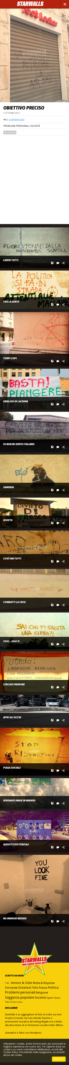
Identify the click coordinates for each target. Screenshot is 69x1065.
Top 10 (8, 1001)
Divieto (8, 520)
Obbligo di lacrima (15, 401)
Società (35, 125)
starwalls (34, 965)
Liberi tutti (10, 260)
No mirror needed (14, 918)
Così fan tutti (12, 558)
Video (20, 1002)
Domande (11, 987)
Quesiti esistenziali (16, 844)
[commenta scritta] (57, 263)
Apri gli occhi (12, 717)
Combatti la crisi (14, 602)
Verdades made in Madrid (19, 800)
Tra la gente (11, 301)
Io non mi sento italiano (18, 444)
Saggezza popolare (19, 997)
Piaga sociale (12, 767)
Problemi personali (16, 125)
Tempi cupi (10, 358)
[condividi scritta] (63, 263)
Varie (14, 1002)
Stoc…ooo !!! (11, 641)
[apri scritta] (52, 263)
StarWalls (30, 3)
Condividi (10, 132)
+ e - (7, 983)
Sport (50, 997)
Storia (57, 997)
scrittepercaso (16, 119)
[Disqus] (34, 178)
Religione (42, 992)
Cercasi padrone (14, 684)
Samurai (8, 487)
